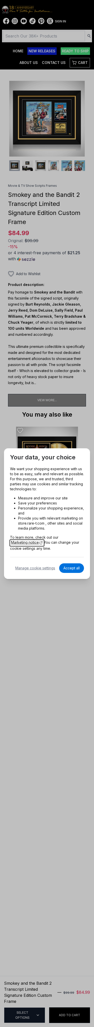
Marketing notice (25, 542)
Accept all (71, 568)
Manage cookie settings (35, 568)
